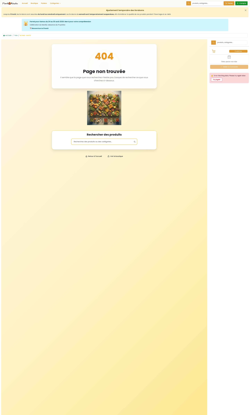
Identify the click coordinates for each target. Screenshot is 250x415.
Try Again (216, 80)
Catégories (54, 3)
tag (16, 35)
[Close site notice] (245, 10)
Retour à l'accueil (95, 156)
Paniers (44, 3)
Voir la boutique (116, 156)
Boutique (34, 3)
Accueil (25, 3)
